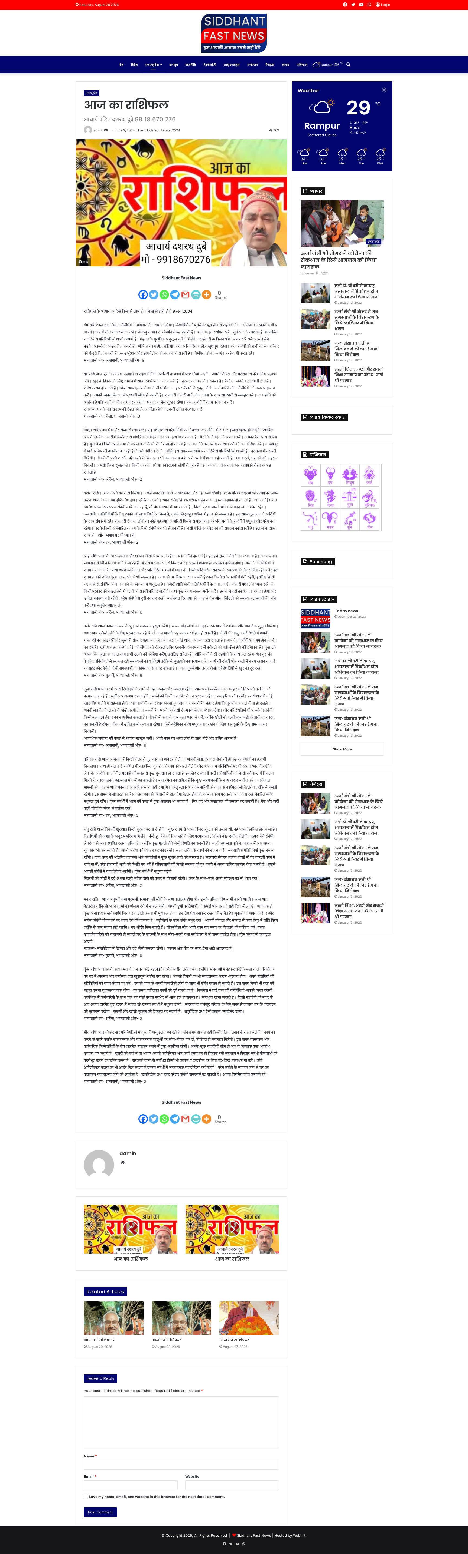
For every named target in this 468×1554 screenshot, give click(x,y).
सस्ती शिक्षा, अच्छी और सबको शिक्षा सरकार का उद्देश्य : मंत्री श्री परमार (359, 374)
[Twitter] (153, 291)
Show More (342, 749)
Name (90, 1456)
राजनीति (191, 64)
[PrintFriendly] (196, 291)
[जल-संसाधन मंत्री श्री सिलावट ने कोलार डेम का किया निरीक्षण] (315, 350)
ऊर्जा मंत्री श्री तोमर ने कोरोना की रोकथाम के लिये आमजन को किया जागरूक (339, 260)
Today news (346, 611)
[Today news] (315, 618)
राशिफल (302, 64)
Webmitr (300, 1535)
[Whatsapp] (164, 291)
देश (121, 64)
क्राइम (173, 64)
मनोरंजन (252, 64)
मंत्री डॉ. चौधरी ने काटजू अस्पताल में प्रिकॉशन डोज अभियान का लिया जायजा (356, 291)
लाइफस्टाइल (232, 64)
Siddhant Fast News (254, 1535)
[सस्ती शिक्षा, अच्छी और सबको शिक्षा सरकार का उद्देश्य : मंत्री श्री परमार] (315, 376)
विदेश (134, 64)
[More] (206, 291)
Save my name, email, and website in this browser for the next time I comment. (157, 1497)
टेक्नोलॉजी (209, 64)
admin (98, 130)
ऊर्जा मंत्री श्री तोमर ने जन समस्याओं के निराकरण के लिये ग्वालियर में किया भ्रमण (356, 320)
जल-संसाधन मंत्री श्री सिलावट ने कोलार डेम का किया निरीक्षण (356, 348)
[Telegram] (175, 291)
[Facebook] (143, 291)
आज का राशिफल (99, 1340)
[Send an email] (106, 130)
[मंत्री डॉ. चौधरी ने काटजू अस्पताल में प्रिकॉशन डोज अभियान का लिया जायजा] (315, 293)
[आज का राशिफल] (114, 1318)
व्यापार (285, 64)
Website (192, 1476)
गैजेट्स (269, 64)
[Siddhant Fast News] (233, 33)
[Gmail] (185, 291)
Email (90, 1476)
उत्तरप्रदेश (152, 64)
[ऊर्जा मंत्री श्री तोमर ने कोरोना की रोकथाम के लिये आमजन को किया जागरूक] (315, 642)
